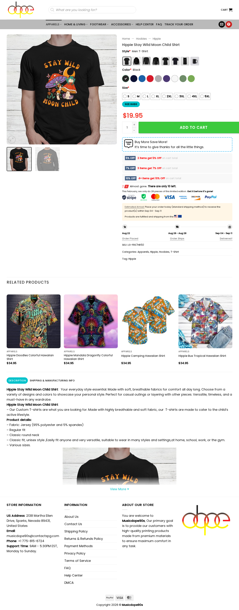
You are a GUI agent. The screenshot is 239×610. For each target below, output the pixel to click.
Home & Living (74, 24)
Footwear (98, 24)
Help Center (145, 24)
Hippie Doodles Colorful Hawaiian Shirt (30, 357)
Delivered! (226, 238)
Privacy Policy (74, 553)
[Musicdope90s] (22, 10)
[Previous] (13, 89)
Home (126, 39)
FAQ (159, 24)
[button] (226, 10)
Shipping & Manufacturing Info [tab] (52, 380)
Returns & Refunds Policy (83, 538)
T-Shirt (175, 252)
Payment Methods (78, 546)
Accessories (121, 24)
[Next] (110, 89)
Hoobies (141, 39)
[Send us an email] (222, 24)
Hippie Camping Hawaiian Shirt (143, 356)
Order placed (130, 238)
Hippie (157, 39)
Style (126, 51)
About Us (71, 516)
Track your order (178, 24)
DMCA (69, 582)
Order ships (177, 238)
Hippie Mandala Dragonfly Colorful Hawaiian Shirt (88, 357)
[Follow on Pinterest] (229, 24)
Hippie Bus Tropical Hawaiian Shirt (202, 356)
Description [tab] (17, 380)
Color (126, 70)
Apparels (52, 24)
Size (125, 88)
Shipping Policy (76, 531)
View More (118, 489)
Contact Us (73, 524)
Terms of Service (77, 560)
